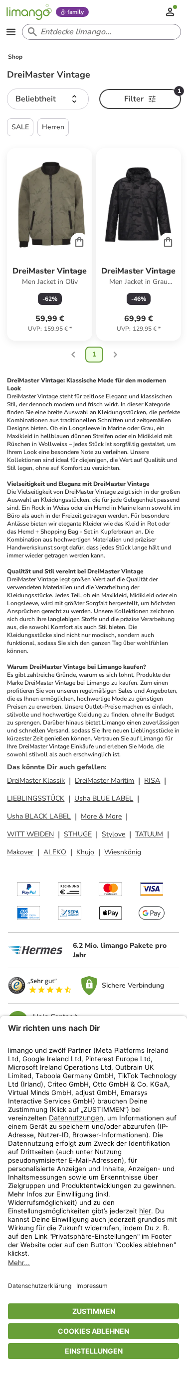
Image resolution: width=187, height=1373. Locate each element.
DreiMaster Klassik (36, 780)
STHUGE (78, 834)
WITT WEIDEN (30, 834)
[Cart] (79, 242)
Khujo (85, 852)
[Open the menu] (11, 32)
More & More (101, 816)
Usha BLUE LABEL (103, 798)
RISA (152, 780)
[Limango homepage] (29, 12)
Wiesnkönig (122, 852)
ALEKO (54, 852)
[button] (48, 99)
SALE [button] (20, 127)
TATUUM (149, 834)
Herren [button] (53, 127)
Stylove (113, 834)
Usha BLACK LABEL (39, 816)
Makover (20, 852)
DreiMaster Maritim (104, 780)
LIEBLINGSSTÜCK (35, 798)
